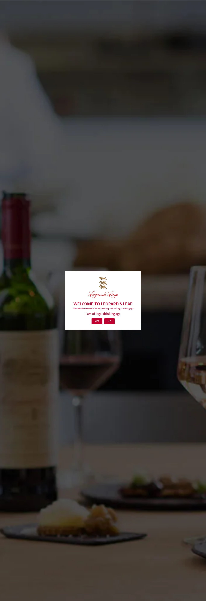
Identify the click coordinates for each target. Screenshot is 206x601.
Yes (97, 321)
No (109, 321)
